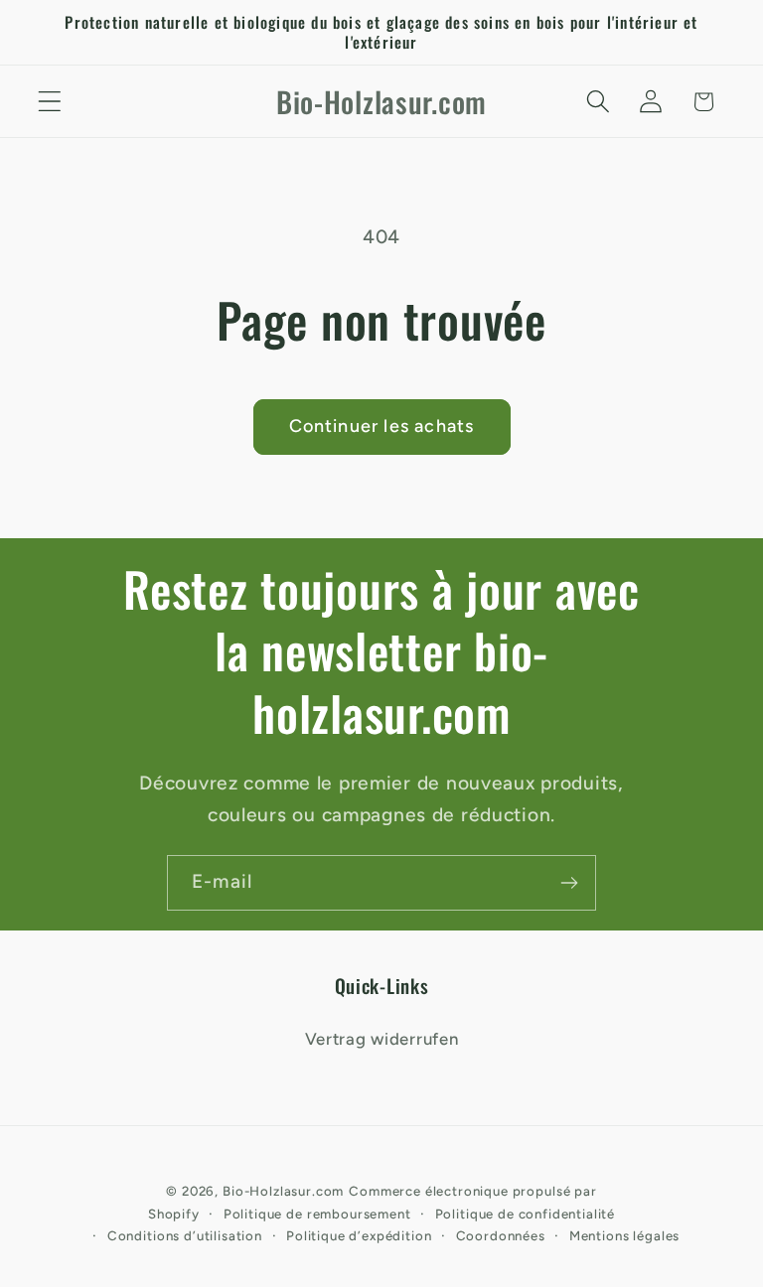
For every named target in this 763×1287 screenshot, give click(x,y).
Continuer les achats (382, 426)
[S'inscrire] (568, 883)
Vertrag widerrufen (382, 1039)
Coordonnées (500, 1235)
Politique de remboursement (317, 1213)
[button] (50, 101)
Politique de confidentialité (525, 1213)
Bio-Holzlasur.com (283, 1191)
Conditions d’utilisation (184, 1235)
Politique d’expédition (358, 1235)
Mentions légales (624, 1235)
